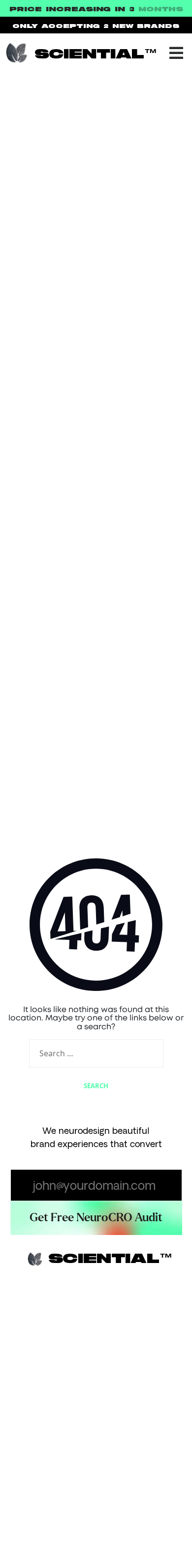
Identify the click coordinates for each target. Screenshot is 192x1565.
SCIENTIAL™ (96, 54)
